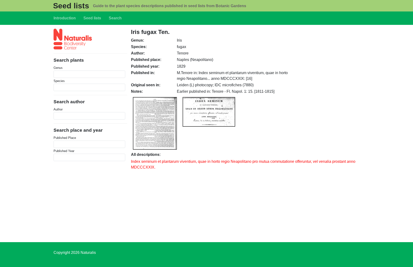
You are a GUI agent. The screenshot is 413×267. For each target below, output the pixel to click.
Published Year (64, 151)
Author (58, 109)
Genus (58, 68)
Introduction (65, 18)
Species (59, 81)
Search (115, 18)
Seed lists (71, 5)
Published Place (65, 138)
